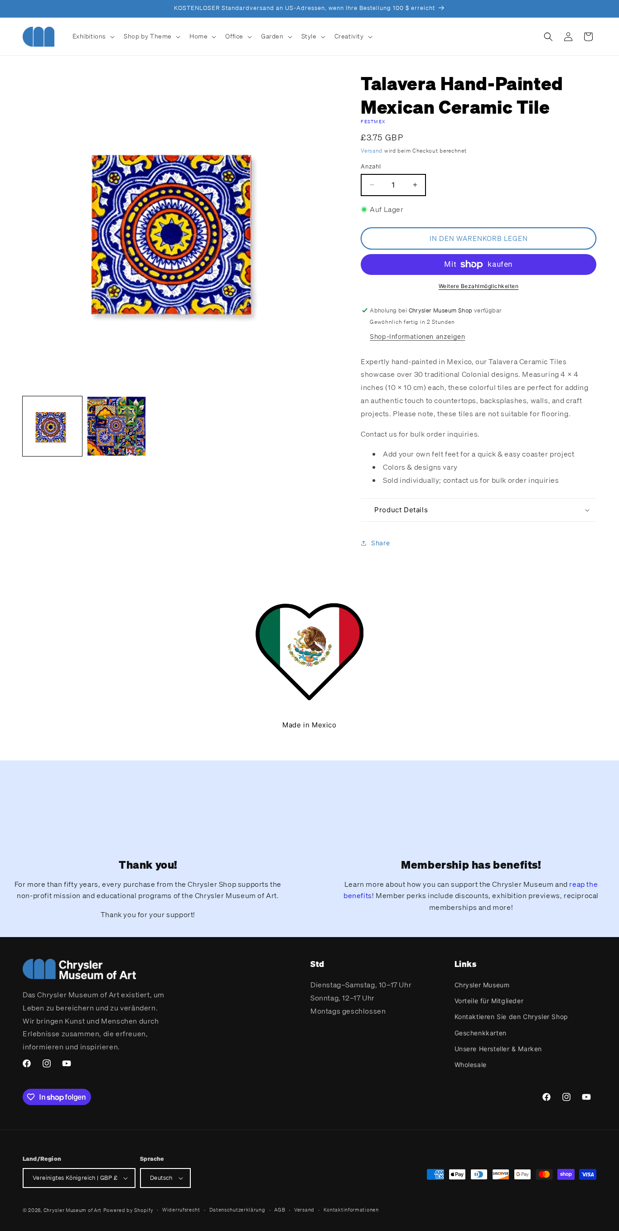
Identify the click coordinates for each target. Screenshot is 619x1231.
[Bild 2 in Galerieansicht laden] (116, 426)
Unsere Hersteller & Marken (498, 1049)
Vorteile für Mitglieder (489, 1001)
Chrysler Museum (482, 985)
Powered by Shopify (128, 1210)
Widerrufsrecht (181, 1210)
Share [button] (380, 543)
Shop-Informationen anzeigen (417, 336)
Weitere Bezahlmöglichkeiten (479, 286)
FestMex (373, 122)
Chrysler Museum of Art (73, 1210)
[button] (93, 36)
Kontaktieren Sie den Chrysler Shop (511, 1016)
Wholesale (471, 1064)
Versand (371, 150)
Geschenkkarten (481, 1033)
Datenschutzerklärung (237, 1210)
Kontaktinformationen (351, 1210)
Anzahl (371, 166)
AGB (279, 1210)
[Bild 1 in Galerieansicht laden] (52, 426)
